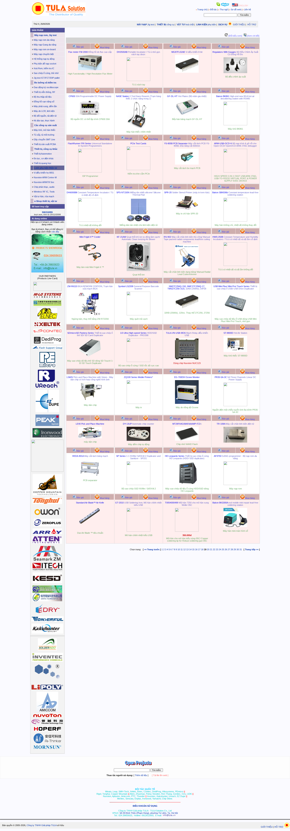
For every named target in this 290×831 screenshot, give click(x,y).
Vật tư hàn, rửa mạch (44, 196)
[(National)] (187, 308)
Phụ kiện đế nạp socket (45, 63)
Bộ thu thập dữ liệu (42, 97)
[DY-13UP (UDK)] (138, 440)
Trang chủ (202, 9)
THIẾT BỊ (161, 24)
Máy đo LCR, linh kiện (44, 111)
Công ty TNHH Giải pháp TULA (41, 825)
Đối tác (213, 9)
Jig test (151, 24)
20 (208, 549)
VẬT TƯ (180, 24)
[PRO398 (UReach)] (138, 361)
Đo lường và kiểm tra (45, 82)
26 (226, 549)
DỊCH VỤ (223, 24)
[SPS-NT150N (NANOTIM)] (138, 221)
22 (214, 549)
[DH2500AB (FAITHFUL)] (138, 80)
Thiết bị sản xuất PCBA (45, 144)
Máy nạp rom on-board (45, 49)
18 (202, 549)
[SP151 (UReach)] (138, 484)
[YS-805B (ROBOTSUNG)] (187, 164)
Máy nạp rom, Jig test (45, 35)
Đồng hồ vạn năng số (44, 101)
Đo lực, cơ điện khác (44, 158)
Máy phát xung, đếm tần (45, 106)
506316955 (47, 212)
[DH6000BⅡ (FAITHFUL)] (90, 221)
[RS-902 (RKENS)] (187, 267)
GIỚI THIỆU (238, 24)
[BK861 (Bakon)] (235, 124)
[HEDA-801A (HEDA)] (90, 476)
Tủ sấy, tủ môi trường (44, 135)
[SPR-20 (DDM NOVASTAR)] (187, 209)
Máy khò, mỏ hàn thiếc (44, 130)
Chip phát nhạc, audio (44, 187)
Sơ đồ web (236, 9)
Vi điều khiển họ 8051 (44, 172)
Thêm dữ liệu (141, 775)
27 (229, 549)
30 (238, 549)
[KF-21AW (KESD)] (138, 270)
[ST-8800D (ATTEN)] (235, 351)
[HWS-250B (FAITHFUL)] (235, 265)
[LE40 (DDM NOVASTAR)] (90, 437)
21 (211, 549)
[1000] (59, 15)
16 (196, 549)
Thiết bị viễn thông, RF (44, 92)
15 (193, 549)
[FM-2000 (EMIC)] (90, 69)
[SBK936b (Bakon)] (235, 221)
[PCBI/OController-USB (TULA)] (187, 359)
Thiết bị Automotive (43, 154)
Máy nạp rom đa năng (44, 40)
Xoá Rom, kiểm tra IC (44, 68)
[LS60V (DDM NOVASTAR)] (90, 400)
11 (182, 549)
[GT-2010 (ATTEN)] (138, 531)
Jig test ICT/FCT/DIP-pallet (47, 78)
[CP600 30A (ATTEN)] (90, 115)
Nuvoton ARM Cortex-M (45, 177)
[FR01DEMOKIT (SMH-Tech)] (90, 172)
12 (184, 549)
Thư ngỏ (223, 9)
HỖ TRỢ (252, 24)
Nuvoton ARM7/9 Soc (44, 182)
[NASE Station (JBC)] (138, 127)
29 (235, 549)
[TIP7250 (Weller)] (187, 531)
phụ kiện (211, 24)
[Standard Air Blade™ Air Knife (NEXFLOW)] (90, 528)
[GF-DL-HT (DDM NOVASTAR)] (187, 115)
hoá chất (189, 24)
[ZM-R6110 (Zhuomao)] (90, 314)
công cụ (170, 24)
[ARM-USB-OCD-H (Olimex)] (235, 172)
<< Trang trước (152, 549)
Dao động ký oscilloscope (46, 87)
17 (199, 549)
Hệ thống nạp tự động (44, 59)
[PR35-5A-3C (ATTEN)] (235, 405)
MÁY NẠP (141, 24)
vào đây (55, 231)
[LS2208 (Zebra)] (138, 314)
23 (217, 549)
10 (179, 549)
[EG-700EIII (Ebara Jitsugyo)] (187, 403)
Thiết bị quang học (42, 163)
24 (220, 549)
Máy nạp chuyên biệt (44, 54)
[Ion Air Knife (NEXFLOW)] (90, 263)
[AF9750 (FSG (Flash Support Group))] (235, 484)
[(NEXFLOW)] (235, 72)
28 (232, 549)
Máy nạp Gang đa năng (45, 44)
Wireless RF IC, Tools (44, 191)
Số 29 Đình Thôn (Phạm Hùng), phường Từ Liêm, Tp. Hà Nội (149, 813)
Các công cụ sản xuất (45, 125)
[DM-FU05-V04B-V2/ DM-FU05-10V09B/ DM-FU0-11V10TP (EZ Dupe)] (235, 314)
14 (190, 549)
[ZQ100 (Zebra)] (138, 403)
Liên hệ (247, 9)
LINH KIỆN (201, 24)
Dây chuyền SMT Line (44, 139)
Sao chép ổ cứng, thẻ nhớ (46, 73)
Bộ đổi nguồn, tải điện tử (45, 116)
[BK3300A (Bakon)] (235, 526)
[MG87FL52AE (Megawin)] (187, 72)
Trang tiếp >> (251, 549)
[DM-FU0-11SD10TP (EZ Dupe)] (90, 356)
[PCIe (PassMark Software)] (138, 169)
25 (223, 549)
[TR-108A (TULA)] (235, 442)
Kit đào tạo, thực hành (44, 120)
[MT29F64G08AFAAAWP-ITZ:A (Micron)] (187, 440)
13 (187, 549)
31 (240, 549)
